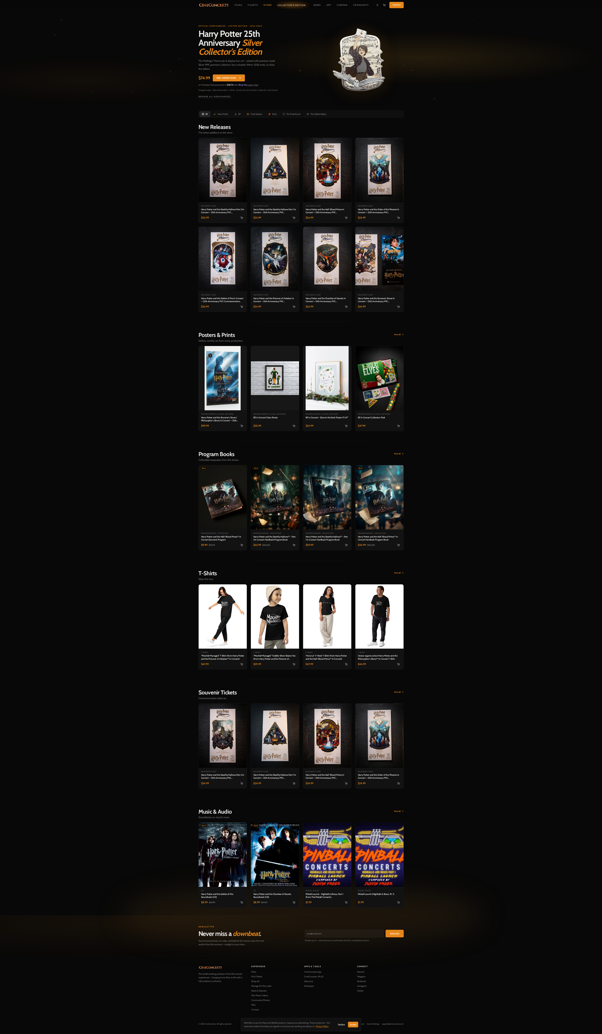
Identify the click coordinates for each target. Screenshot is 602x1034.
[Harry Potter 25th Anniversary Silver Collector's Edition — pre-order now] (360, 61)
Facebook (361, 981)
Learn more (253, 84)
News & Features (259, 990)
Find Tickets (256, 976)
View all (397, 334)
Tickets (253, 5)
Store (267, 5)
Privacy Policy (322, 1026)
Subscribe (394, 933)
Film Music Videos (259, 995)
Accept (353, 1024)
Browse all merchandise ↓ (215, 96)
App (328, 5)
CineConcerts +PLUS (313, 976)
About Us (308, 981)
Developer (309, 986)
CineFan (342, 5)
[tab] (204, 114)
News (317, 5)
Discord (360, 971)
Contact (255, 1009)
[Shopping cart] (384, 5)
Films (238, 5)
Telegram (361, 976)
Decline (341, 1024)
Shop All (255, 981)
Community (361, 5)
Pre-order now (226, 78)
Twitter (360, 990)
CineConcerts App (312, 971)
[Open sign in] (377, 5)
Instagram (362, 986)
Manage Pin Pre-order (261, 986)
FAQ (253, 1004)
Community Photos (260, 1000)
